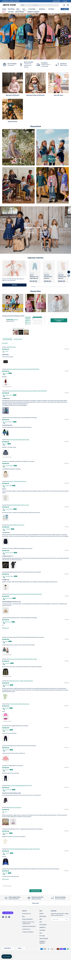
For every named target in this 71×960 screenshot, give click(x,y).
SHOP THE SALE (42, 232)
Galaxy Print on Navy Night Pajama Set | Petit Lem (20, 785)
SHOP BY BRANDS (43, 938)
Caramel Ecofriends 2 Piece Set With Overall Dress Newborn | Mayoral (25, 594)
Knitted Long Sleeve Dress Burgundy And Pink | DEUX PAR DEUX (23, 369)
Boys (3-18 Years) (12, 121)
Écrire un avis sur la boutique (59, 320)
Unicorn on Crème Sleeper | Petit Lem (17, 481)
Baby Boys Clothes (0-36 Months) (35, 95)
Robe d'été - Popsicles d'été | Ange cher (48, 276)
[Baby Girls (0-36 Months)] (12, 83)
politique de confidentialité (29, 926)
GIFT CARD (11, 11)
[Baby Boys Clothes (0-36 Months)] (35, 83)
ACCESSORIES (42, 924)
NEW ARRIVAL (11, 9)
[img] (12, 319)
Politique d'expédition (27, 919)
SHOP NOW (18, 162)
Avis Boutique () (18, 339)
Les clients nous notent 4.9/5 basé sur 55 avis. (13, 315)
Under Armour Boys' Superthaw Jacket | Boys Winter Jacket (22, 659)
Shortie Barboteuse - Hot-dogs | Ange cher (34, 276)
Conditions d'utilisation (27, 931)
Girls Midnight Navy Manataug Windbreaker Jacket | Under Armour (24, 848)
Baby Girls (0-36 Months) (12, 95)
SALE (40, 933)
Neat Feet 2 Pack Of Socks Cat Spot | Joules (18, 505)
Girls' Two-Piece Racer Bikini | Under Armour (18, 703)
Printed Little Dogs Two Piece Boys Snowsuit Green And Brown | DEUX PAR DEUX (27, 390)
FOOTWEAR (42, 930)
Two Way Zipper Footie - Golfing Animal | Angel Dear (20, 680)
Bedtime (58, 309)
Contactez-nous (26, 929)
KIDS (40, 921)
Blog (23, 916)
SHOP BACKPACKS (35, 38)
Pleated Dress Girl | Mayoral (14, 807)
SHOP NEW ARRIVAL (29, 232)
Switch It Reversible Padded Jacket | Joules (18, 439)
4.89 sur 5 (16, 319)
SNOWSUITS (42, 927)
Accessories (35, 309)
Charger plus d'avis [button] (35, 890)
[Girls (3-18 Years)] (58, 83)
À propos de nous (26, 913)
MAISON (4, 9)
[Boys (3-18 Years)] (12, 109)
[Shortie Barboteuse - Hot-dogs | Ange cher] (34, 266)
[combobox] (39, 5)
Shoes (12, 309)
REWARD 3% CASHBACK (33, 11)
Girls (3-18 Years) (58, 95)
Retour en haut (35, 903)
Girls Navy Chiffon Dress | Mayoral (16, 524)
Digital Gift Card (12, 347)
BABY (40, 919)
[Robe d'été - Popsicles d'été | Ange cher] (48, 266)
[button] (67, 5)
